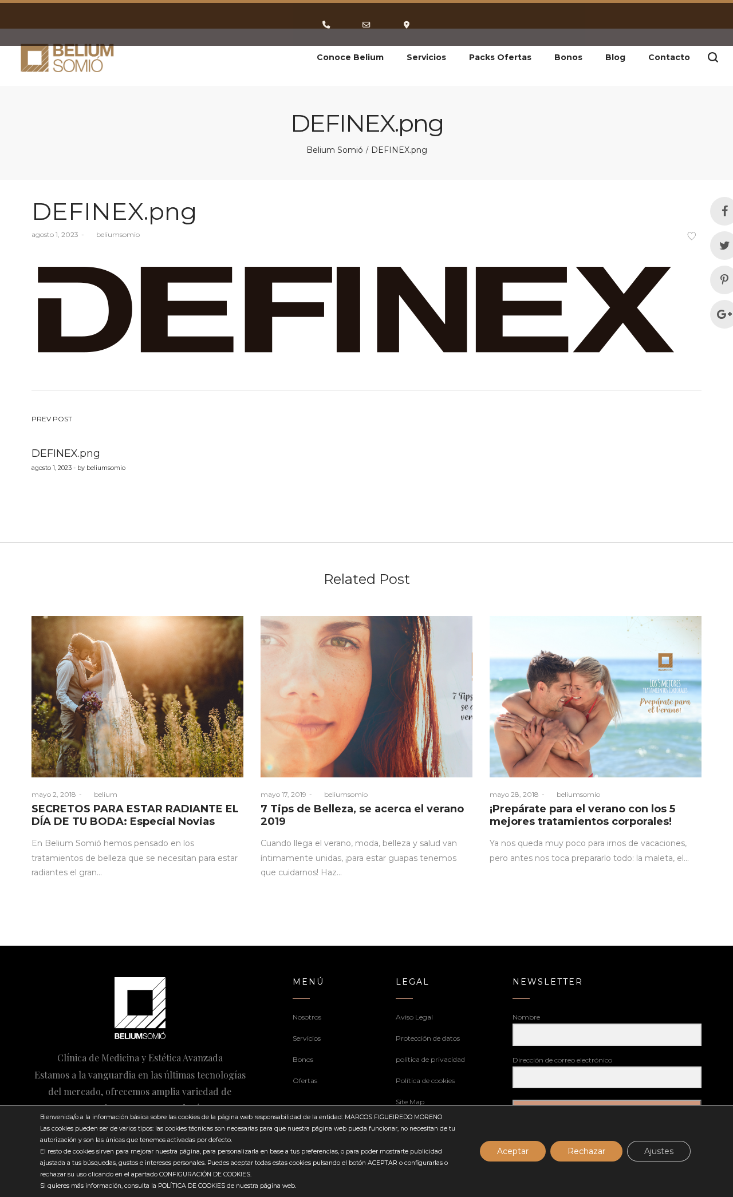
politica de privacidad (430, 1059)
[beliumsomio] (68, 57)
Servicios (307, 1038)
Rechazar (586, 1151)
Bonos (303, 1059)
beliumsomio (113, 234)
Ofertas (305, 1080)
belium (101, 794)
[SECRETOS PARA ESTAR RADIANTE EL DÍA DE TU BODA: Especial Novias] (137, 696)
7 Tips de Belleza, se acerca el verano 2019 (362, 815)
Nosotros (307, 1017)
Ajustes (658, 1151)
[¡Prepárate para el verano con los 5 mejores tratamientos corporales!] (596, 696)
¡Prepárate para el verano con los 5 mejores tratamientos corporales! (582, 815)
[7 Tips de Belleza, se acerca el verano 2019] (366, 696)
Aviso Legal (414, 1017)
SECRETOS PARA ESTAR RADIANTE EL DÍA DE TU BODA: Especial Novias (135, 815)
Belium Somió (334, 150)
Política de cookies (425, 1080)
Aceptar (513, 1151)
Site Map (410, 1101)
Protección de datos (428, 1038)
